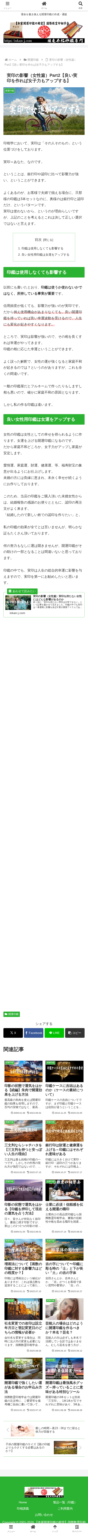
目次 (38, 239)
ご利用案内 (65, 1508)
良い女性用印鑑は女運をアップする (45, 254)
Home (23, 1502)
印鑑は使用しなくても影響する (42, 248)
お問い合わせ (44, 1514)
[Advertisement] (44, 819)
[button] (75, 1033)
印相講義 (23, 1508)
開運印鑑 (13, 1014)
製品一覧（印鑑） (65, 1502)
